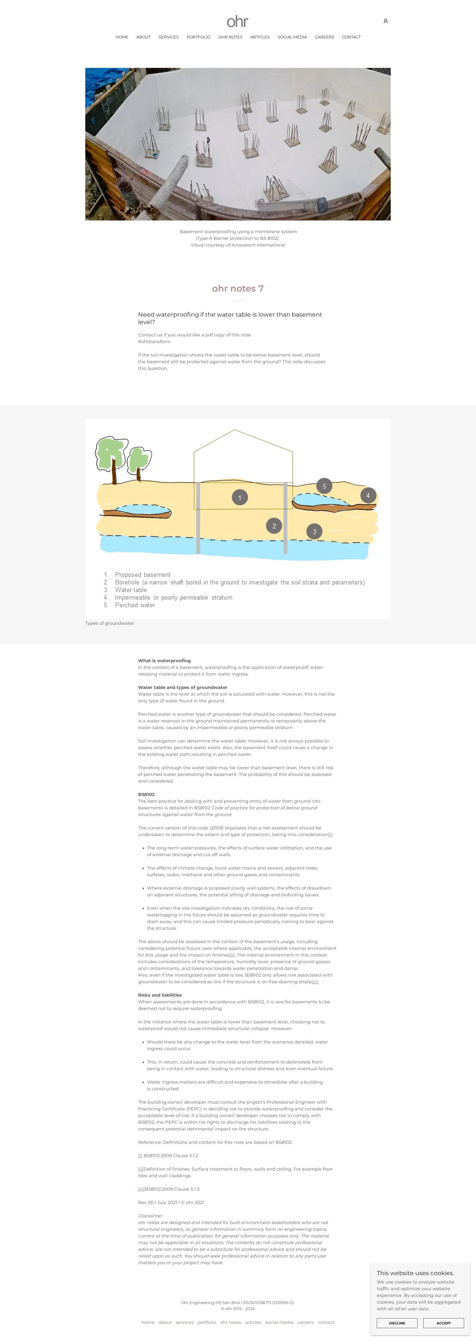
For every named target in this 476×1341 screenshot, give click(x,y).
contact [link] (351, 37)
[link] (238, 21)
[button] (386, 21)
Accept (444, 1323)
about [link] (143, 37)
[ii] (232, 955)
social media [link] (292, 37)
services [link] (169, 37)
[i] (330, 834)
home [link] (122, 37)
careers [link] (324, 37)
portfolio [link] (198, 37)
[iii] (314, 982)
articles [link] (260, 37)
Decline (397, 1323)
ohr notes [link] (230, 37)
